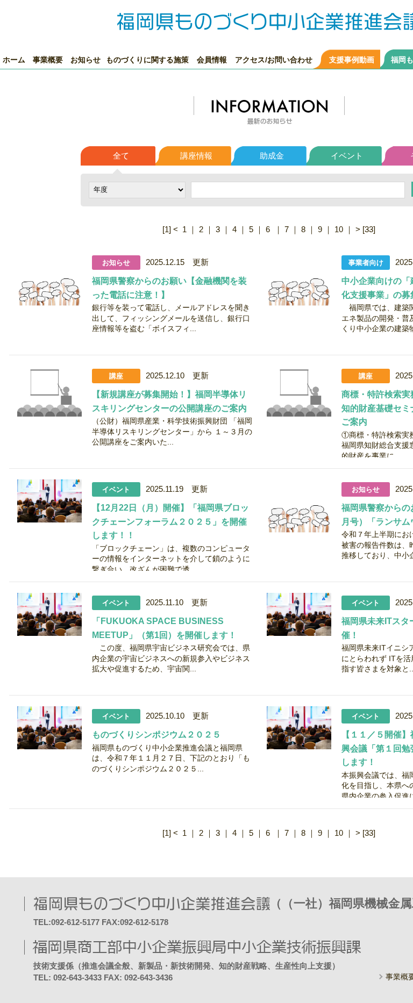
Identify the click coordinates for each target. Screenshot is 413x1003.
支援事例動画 (351, 59)
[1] (166, 229)
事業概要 (48, 59)
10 (338, 229)
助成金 (272, 155)
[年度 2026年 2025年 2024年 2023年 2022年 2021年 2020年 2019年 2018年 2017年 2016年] (137, 189)
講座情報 (196, 155)
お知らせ (85, 59)
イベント (347, 155)
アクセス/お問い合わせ (273, 59)
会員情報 (212, 59)
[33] (368, 229)
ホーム (14, 59)
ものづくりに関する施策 (147, 59)
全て (121, 155)
